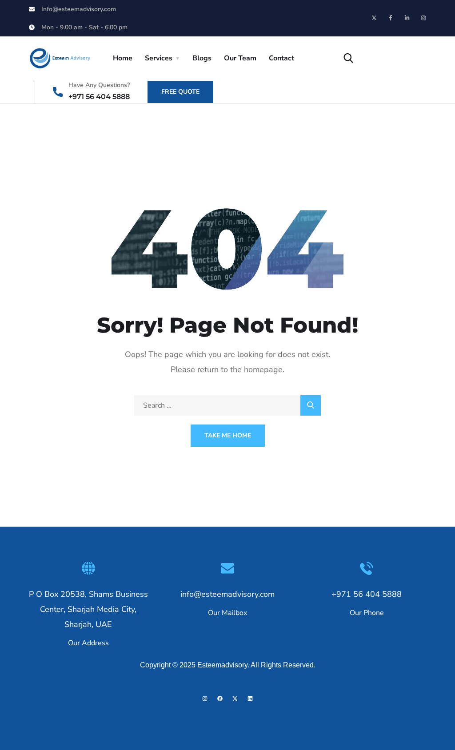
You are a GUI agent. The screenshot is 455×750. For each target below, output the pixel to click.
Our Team (240, 58)
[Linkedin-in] (407, 17)
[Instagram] (423, 17)
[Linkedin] (250, 698)
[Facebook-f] (390, 17)
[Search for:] (227, 405)
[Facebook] (220, 698)
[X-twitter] (374, 17)
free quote (180, 91)
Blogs (202, 58)
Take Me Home (227, 435)
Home (122, 58)
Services (158, 58)
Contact (281, 58)
